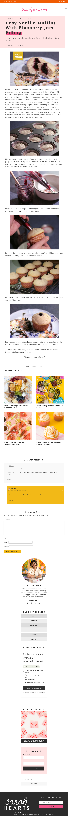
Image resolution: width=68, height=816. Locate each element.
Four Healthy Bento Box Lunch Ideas (49, 407)
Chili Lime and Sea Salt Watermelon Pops (14, 443)
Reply (9, 479)
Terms (58, 797)
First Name (26, 760)
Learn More (34, 600)
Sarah (13, 488)
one (42, 159)
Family (34, 634)
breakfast (34, 366)
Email (6, 542)
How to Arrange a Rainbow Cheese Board (16, 407)
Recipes (33, 639)
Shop (33, 616)
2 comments (26, 18)
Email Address (28, 754)
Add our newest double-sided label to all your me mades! (34, 741)
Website (6, 546)
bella (11, 466)
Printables (33, 630)
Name (6, 538)
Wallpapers (33, 625)
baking (27, 366)
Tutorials (34, 620)
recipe (40, 366)
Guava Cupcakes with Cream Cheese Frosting (48, 443)
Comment (7, 519)
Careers (50, 797)
